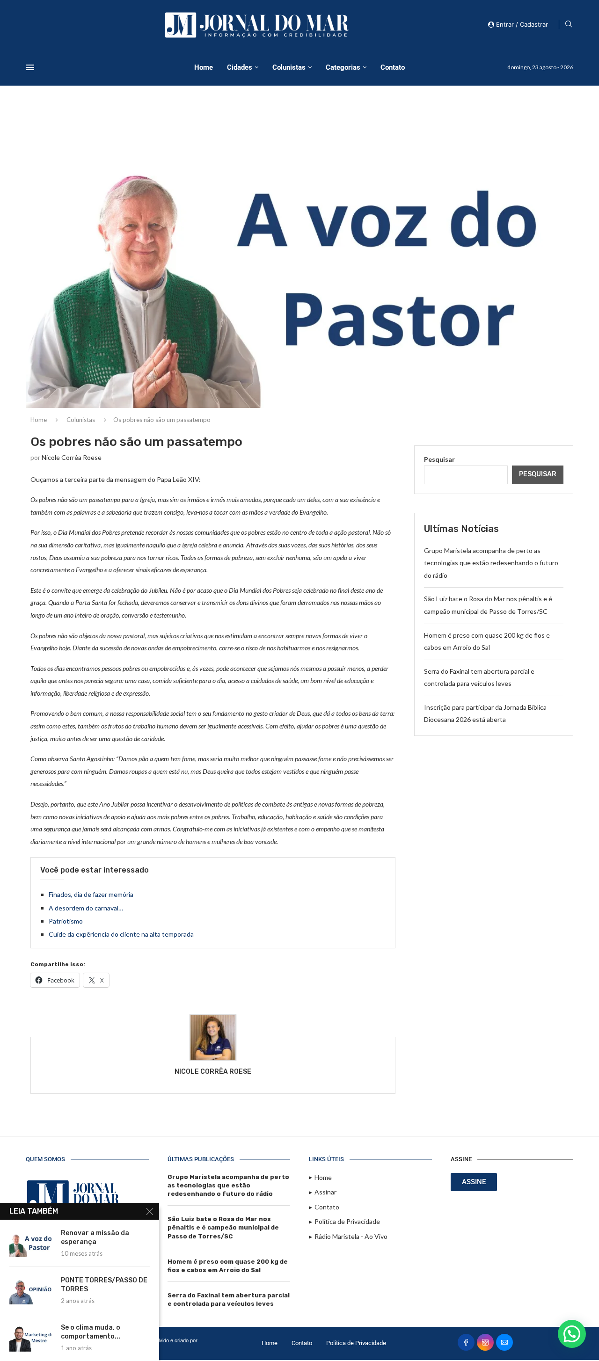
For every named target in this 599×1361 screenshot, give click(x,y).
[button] (572, 1334)
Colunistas (289, 67)
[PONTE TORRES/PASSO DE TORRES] (30, 1290)
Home (203, 67)
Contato (392, 67)
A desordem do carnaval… (86, 908)
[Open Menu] (30, 67)
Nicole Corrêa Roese (72, 457)
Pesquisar (439, 459)
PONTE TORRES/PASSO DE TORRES (104, 1284)
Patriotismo (66, 921)
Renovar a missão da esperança (95, 1237)
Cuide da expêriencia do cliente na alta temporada (121, 934)
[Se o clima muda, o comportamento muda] (30, 1338)
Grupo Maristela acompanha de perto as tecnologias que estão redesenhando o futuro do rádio (491, 562)
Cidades (239, 67)
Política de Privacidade (356, 1342)
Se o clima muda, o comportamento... (90, 1332)
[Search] (568, 25)
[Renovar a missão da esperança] (30, 1243)
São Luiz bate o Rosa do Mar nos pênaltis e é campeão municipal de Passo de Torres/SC (223, 1227)
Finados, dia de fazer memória (91, 894)
